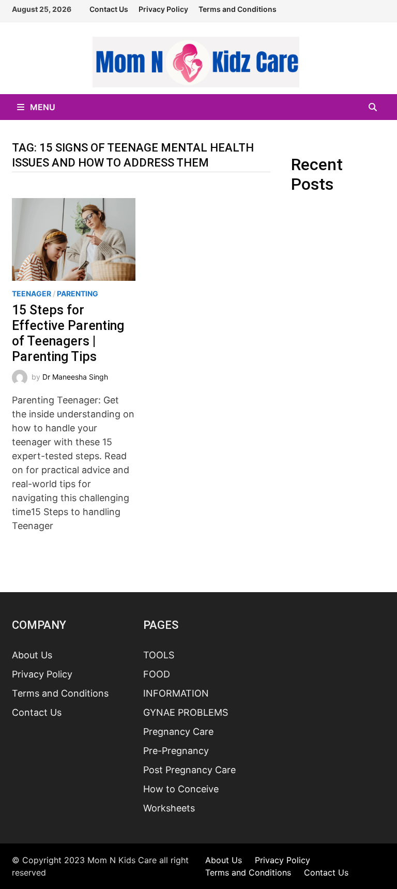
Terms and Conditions (237, 9)
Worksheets (169, 808)
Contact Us (108, 9)
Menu (41, 107)
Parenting (77, 293)
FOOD (156, 674)
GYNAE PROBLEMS (185, 712)
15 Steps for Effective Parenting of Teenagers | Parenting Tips (68, 333)
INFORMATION (176, 693)
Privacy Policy (163, 9)
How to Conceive (181, 788)
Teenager (31, 293)
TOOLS (158, 655)
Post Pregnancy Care (189, 769)
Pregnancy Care (178, 731)
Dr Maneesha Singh (75, 376)
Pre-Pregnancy (176, 750)
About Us (32, 655)
